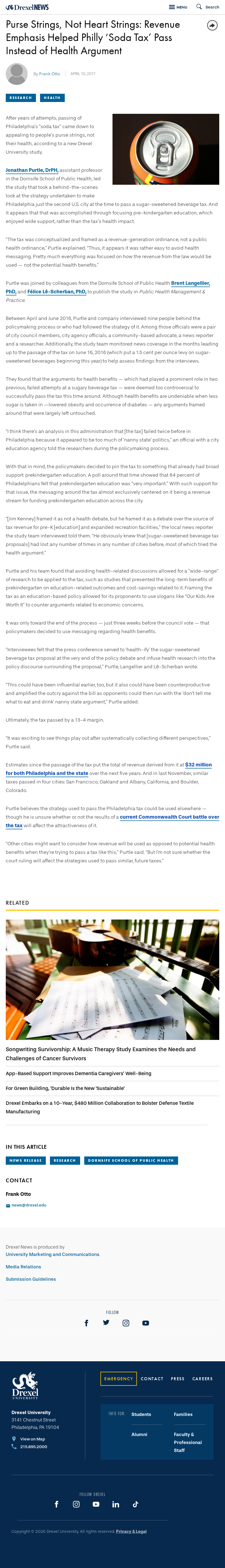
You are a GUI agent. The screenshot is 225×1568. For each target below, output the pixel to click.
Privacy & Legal (131, 1531)
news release (26, 1160)
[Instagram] (126, 1323)
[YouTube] (145, 1323)
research (65, 1160)
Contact (152, 1379)
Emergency (118, 1379)
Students (141, 1414)
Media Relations (23, 1267)
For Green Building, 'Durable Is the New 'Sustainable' (65, 1088)
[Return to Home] (27, 7)
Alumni (139, 1434)
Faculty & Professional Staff (188, 1443)
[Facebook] (86, 1323)
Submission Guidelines (31, 1279)
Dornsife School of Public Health (131, 1160)
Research (21, 97)
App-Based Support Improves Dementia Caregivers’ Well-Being (78, 1073)
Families (183, 1414)
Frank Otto (49, 73)
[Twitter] (106, 1323)
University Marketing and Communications (52, 1254)
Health (52, 97)
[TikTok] (135, 1504)
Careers (202, 1379)
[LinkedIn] (116, 1504)
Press (178, 1379)
